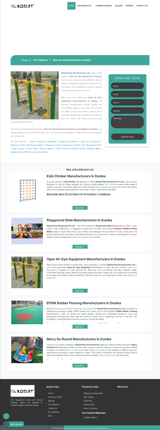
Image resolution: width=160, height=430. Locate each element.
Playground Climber (71, 145)
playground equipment (111, 187)
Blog (50, 416)
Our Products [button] (84, 6)
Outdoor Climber (62, 149)
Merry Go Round (73, 350)
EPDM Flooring (30, 152)
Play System (88, 397)
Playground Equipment (68, 142)
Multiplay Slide (16, 152)
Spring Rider (42, 152)
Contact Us (142, 6)
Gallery (119, 6)
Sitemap (129, 6)
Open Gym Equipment (90, 142)
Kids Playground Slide (91, 145)
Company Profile (104, 6)
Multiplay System (78, 149)
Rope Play (87, 401)
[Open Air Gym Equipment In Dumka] (35, 95)
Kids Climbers (111, 184)
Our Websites (53, 412)
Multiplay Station (94, 149)
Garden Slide (88, 405)
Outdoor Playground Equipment (42, 142)
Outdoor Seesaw (46, 149)
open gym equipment (87, 309)
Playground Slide (18, 145)
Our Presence (53, 405)
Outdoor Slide (32, 149)
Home (71, 6)
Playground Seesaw (35, 145)
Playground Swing (53, 145)
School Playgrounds (107, 355)
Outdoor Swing (17, 149)
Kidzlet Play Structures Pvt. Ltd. (75, 73)
